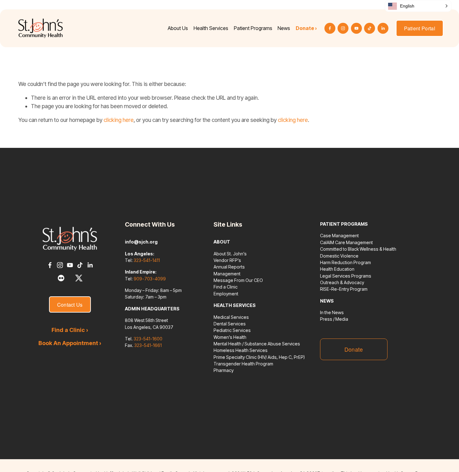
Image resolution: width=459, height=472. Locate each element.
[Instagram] (343, 28)
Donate (353, 349)
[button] (418, 6)
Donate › (306, 28)
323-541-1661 (148, 345)
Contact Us (70, 304)
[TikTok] (369, 28)
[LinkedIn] (383, 28)
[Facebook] (329, 28)
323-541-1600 (148, 338)
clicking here (119, 120)
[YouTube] (356, 28)
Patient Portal (419, 28)
